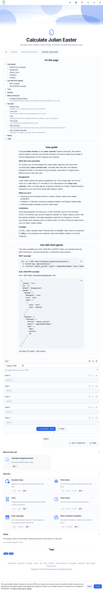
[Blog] (76, 2)
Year (7, 361)
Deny (89, 586)
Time (11, 116)
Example (12, 77)
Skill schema (40, 351)
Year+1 (7, 386)
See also (10, 104)
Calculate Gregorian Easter (18, 98)
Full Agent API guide (26, 351)
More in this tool (13, 96)
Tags (9, 139)
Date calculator (15, 125)
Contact (51, 563)
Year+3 (7, 407)
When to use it (14, 72)
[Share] (96, 361)
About (36, 563)
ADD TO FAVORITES (78, 443)
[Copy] (81, 261)
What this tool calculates (18, 67)
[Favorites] (100, 2)
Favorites (29, 563)
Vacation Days (14, 106)
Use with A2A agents (15, 81)
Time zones (14, 121)
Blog (45, 563)
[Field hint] (97, 369)
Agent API (81, 563)
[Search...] (88, 2)
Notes (9, 135)
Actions (10, 92)
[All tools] (70, 2)
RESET (63, 429)
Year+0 (7, 375)
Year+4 (7, 418)
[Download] (93, 361)
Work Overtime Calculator (18, 130)
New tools (21, 563)
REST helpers (90, 563)
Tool (9, 89)
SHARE (94, 443)
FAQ (41, 563)
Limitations (13, 75)
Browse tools (12, 563)
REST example (15, 83)
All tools (14, 52)
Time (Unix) (14, 111)
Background (14, 70)
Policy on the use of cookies (22, 588)
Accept (97, 586)
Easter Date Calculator (29, 52)
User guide (11, 64)
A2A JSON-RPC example (18, 86)
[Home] (6, 52)
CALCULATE (47, 429)
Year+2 (7, 396)
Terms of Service (61, 563)
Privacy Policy (51, 566)
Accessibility (72, 563)
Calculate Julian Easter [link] (50, 52)
